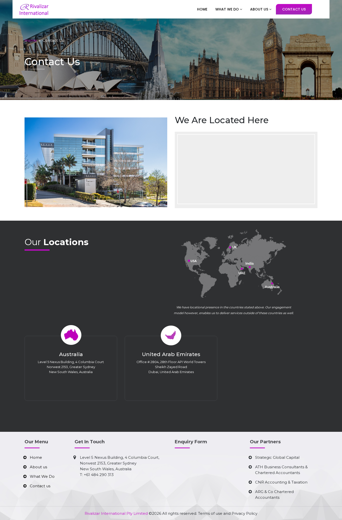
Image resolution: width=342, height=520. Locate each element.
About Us (259, 9)
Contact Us (294, 9)
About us (38, 467)
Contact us (40, 486)
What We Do (227, 9)
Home (202, 9)
